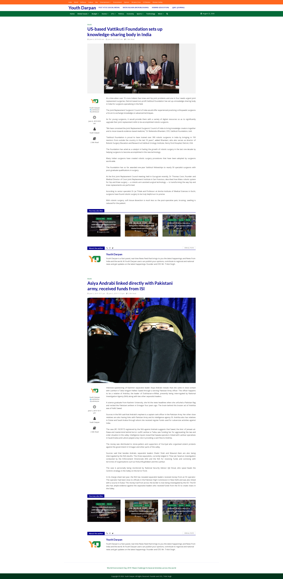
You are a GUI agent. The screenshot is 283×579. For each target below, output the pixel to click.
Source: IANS (100, 219)
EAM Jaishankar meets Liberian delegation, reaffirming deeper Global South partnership (141, 225)
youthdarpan (95, 110)
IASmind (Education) (160, 7)
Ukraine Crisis (136, 2)
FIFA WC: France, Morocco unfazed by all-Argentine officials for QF (179, 225)
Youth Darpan (82, 7)
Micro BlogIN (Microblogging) (136, 7)
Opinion (126, 2)
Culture (90, 2)
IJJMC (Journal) (178, 7)
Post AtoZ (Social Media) (109, 7)
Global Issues (82, 14)
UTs (112, 14)
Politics (121, 14)
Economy (130, 14)
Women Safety (158, 2)
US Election (146, 2)
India (70, 2)
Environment (117, 2)
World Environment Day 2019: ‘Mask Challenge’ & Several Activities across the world (141, 568)
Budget (94, 14)
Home (72, 14)
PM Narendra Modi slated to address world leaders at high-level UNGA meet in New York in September (104, 225)
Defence (83, 2)
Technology (150, 14)
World (76, 2)
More (160, 14)
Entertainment (105, 2)
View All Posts (189, 248)
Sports (139, 14)
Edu (96, 2)
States (104, 14)
